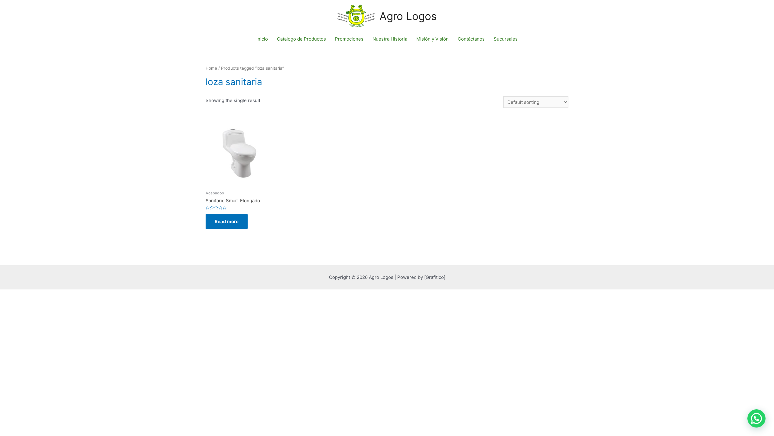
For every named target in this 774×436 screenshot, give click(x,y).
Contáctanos (471, 39)
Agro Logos (408, 16)
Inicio (262, 39)
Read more (227, 221)
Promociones (349, 39)
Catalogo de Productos (301, 39)
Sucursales (506, 39)
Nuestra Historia (389, 39)
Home (211, 68)
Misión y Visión (432, 39)
